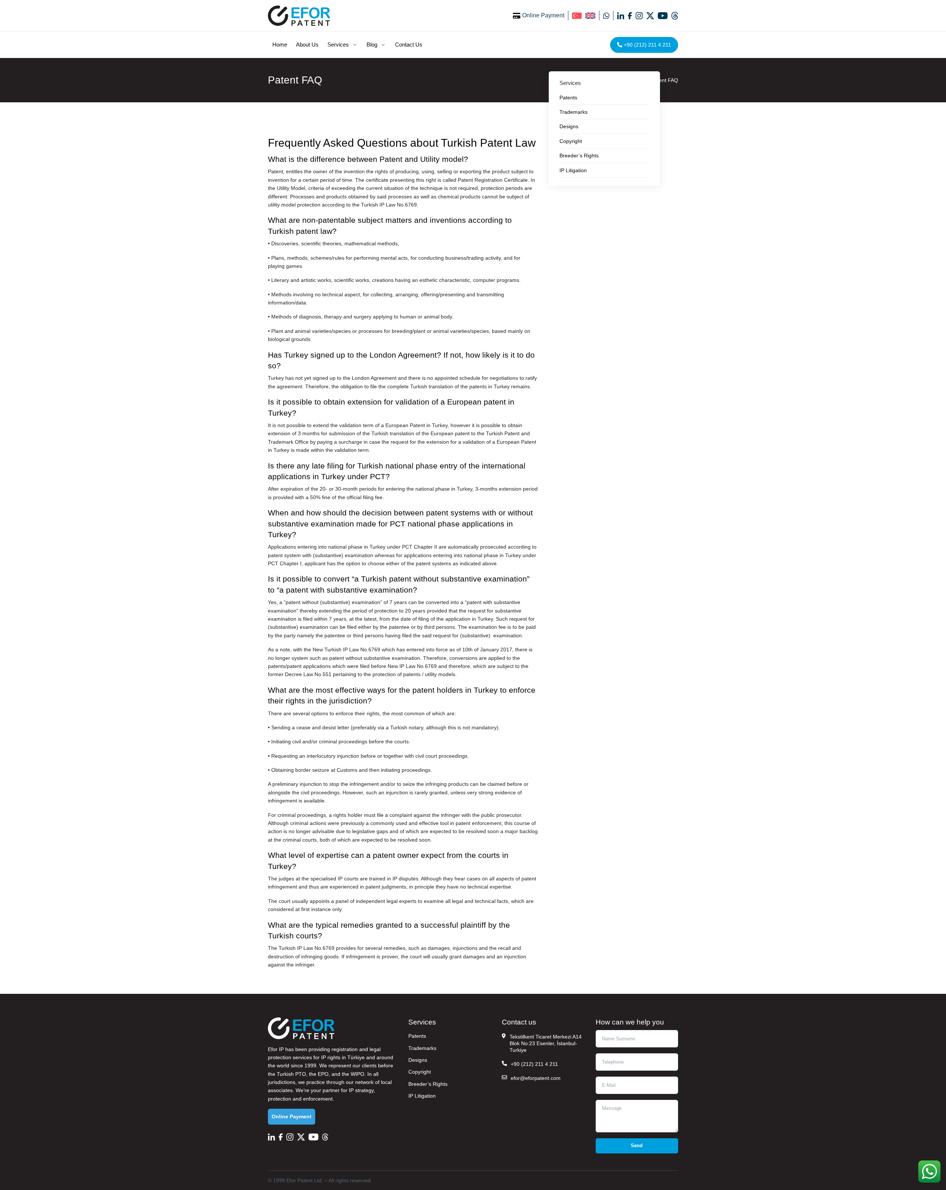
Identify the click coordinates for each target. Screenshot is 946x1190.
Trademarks (422, 1048)
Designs (417, 1060)
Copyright (419, 1072)
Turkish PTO (291, 1074)
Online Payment (543, 15)
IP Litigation (422, 1096)
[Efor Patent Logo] (299, 15)
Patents (417, 1036)
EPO (323, 1074)
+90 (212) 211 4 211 (646, 45)
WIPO (357, 1074)
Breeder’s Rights (428, 1084)
